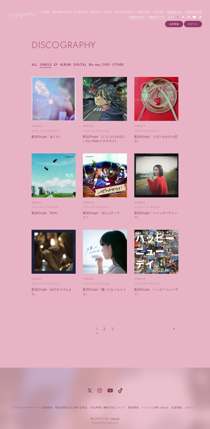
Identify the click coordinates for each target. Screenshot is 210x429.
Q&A (171, 17)
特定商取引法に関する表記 (71, 407)
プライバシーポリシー (25, 407)
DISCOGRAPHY (125, 12)
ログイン (193, 24)
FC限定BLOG (174, 12)
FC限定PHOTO (156, 17)
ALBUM (65, 64)
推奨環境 (133, 407)
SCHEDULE (81, 12)
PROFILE (95, 12)
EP (55, 64)
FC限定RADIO (136, 17)
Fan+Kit (115, 418)
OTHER (117, 64)
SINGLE (46, 64)
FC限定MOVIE (193, 12)
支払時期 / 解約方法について (107, 407)
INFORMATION (61, 12)
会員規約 (47, 407)
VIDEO (108, 12)
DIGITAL (80, 64)
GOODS (158, 12)
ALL (35, 64)
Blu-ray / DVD (99, 64)
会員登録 (174, 24)
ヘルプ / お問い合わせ (155, 407)
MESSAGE (143, 12)
